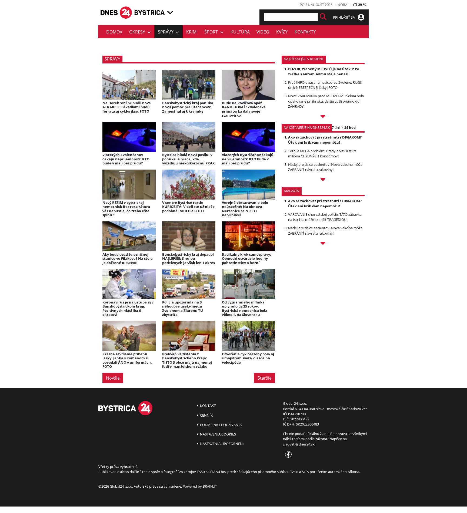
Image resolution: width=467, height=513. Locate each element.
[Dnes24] (149, 12)
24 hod (350, 127)
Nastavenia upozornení (221, 443)
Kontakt (207, 405)
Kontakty (305, 32)
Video (262, 32)
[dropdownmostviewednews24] (323, 180)
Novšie (113, 378)
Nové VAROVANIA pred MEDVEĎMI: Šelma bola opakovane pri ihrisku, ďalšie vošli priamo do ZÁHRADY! (326, 101)
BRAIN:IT (210, 486)
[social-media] (287, 454)
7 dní (336, 127)
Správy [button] (167, 32)
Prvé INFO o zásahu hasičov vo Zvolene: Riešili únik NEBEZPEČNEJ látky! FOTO (325, 85)
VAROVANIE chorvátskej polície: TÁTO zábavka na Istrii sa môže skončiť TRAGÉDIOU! (325, 217)
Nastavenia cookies (217, 434)
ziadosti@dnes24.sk (299, 444)
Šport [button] (212, 32)
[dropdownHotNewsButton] (323, 244)
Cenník (206, 415)
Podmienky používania (220, 424)
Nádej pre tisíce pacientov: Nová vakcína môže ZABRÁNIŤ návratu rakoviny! (325, 167)
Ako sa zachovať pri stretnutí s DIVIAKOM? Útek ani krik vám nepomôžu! (325, 140)
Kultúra (240, 32)
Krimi (192, 32)
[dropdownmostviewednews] (323, 117)
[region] (170, 12)
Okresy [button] (138, 32)
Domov (114, 32)
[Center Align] (323, 17)
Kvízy (282, 32)
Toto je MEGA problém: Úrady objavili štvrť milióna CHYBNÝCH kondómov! (322, 153)
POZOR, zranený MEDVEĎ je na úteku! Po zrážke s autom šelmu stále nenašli (323, 71)
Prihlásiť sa (344, 17)
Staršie (265, 378)
